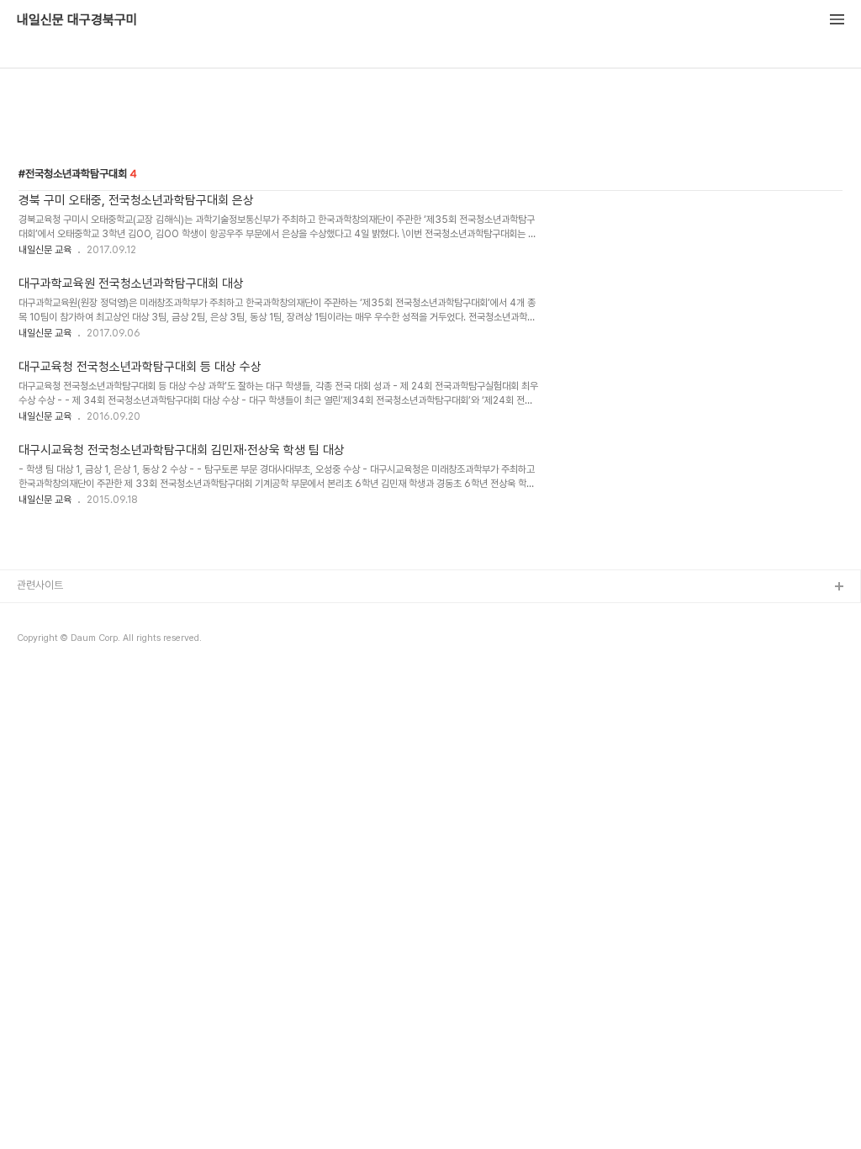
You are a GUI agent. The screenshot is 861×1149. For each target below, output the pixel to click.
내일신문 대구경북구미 (77, 20)
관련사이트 (40, 585)
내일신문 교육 (44, 250)
